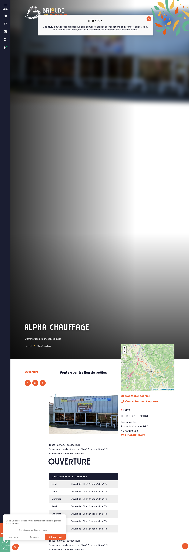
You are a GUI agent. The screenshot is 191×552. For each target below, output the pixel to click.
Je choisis (34, 537)
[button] (15, 547)
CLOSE (149, 18)
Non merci (13, 537)
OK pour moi (55, 537)
